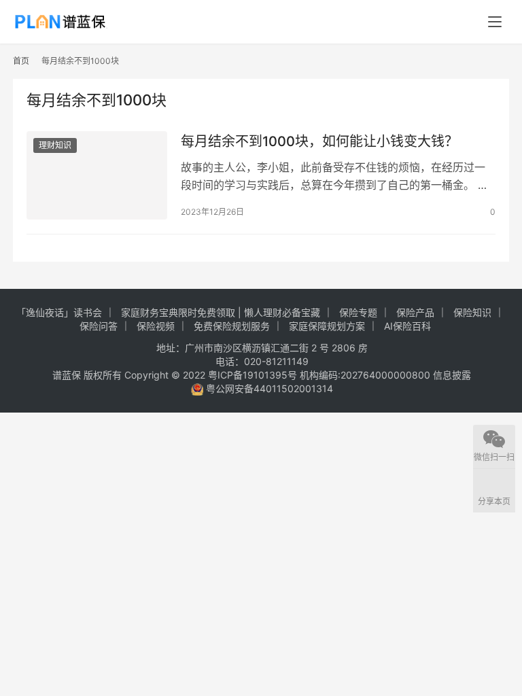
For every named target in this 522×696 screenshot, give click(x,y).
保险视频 (156, 326)
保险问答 (99, 326)
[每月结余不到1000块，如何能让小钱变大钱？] (97, 175)
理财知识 (55, 145)
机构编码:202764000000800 (366, 375)
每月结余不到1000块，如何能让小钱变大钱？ (319, 141)
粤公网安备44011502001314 (268, 388)
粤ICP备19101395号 (252, 375)
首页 (21, 61)
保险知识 (472, 312)
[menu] (495, 22)
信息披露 (452, 375)
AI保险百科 (407, 326)
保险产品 (415, 312)
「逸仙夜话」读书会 (59, 312)
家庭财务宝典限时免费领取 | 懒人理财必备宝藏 (220, 312)
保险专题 (358, 312)
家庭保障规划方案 (327, 326)
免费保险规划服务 (232, 326)
